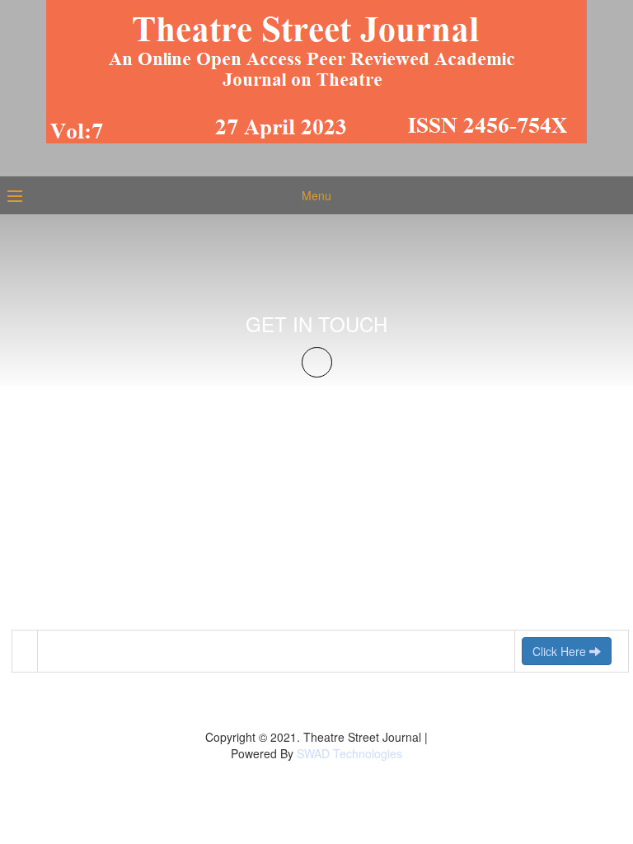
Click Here (560, 651)
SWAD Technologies (349, 753)
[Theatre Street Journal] (316, 70)
